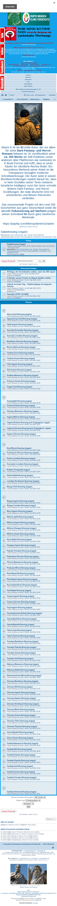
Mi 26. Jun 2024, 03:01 (32, 366)
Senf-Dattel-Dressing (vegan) (19, 590)
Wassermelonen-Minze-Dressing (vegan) (24, 675)
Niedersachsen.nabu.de (37, 66)
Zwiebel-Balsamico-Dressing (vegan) (22, 743)
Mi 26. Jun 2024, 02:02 (32, 609)
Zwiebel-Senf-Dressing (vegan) (20, 766)
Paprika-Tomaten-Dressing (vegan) (21, 551)
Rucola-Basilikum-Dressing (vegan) (22, 585)
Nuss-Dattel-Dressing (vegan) (19, 539)
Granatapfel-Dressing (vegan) (19, 401)
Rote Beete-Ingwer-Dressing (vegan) (22, 579)
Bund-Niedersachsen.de (20, 66)
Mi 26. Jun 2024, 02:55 (32, 454)
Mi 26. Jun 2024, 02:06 (32, 564)
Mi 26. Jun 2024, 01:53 (32, 734)
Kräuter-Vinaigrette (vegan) (18, 470)
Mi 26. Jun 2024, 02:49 (32, 513)
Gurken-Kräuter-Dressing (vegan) (21, 406)
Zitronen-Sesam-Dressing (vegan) (21, 715)
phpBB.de (38, 900)
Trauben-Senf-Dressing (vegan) (20, 658)
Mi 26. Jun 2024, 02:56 (32, 430)
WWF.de (20, 70)
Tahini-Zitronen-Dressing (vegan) (21, 636)
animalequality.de (29, 851)
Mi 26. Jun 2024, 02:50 (32, 503)
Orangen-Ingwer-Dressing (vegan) (21, 545)
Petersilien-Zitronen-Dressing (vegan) (23, 556)
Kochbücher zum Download (42, 237)
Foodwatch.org (46, 64)
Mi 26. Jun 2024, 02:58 (32, 413)
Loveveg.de (24, 64)
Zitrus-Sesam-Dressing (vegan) (20, 738)
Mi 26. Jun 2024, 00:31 (32, 779)
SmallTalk (17, 275)
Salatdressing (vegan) (14, 231)
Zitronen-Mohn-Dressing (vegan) (20, 709)
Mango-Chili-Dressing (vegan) (19, 487)
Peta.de (38, 70)
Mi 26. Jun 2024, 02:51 (32, 488)
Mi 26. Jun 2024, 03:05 (32, 316)
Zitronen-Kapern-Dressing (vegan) (21, 698)
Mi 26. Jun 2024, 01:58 (32, 666)
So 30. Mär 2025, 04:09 (33, 288)
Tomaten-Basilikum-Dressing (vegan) (22, 641)
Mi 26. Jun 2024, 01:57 (32, 683)
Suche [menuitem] (55, 99)
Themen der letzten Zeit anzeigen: (22, 797)
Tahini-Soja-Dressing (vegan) (19, 630)
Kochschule (19, 235)
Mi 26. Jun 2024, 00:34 (32, 740)
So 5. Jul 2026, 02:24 (32, 273)
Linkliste (6, 95)
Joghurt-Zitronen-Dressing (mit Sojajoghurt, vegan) (29, 428)
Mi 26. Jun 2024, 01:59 (32, 655)
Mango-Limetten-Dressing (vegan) (21, 505)
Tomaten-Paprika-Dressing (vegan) (21, 647)
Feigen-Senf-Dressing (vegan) (19, 387)
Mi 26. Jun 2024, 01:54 (32, 723)
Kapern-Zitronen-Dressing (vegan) (21, 434)
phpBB (21, 898)
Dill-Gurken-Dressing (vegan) (19, 370)
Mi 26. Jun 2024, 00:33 (32, 757)
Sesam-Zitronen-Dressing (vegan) (21, 602)
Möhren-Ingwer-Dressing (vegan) (21, 522)
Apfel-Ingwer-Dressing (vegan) (20, 324)
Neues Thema (7, 261)
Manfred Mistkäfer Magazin (29, 63)
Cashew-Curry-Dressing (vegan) (20, 353)
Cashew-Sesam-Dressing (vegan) (21, 358)
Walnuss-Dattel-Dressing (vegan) (21, 670)
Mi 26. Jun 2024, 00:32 (32, 768)
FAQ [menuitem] (12, 95)
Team (54, 237)
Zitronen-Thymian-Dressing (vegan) (22, 726)
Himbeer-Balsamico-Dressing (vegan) (23, 411)
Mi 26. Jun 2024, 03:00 (32, 383)
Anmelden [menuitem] (52, 95)
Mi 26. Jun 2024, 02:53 (32, 483)
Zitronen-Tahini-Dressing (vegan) (21, 721)
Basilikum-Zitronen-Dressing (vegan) (22, 341)
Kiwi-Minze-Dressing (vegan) (19, 448)
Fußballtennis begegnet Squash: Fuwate (28, 47)
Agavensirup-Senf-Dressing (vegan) (22, 319)
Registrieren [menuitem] (41, 95)
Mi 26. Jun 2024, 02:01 (32, 621)
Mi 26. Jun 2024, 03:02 (32, 354)
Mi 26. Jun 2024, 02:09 (32, 530)
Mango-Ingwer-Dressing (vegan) (20, 501)
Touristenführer (19, 290)
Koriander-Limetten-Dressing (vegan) (22, 464)
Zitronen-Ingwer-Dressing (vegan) (21, 692)
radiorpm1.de (41, 851)
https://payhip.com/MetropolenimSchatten (28, 223)
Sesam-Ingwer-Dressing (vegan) (20, 596)
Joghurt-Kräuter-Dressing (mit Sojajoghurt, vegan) (28, 423)
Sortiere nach (21, 800)
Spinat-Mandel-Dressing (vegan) (20, 624)
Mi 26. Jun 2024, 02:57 (32, 419)
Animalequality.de (13, 64)
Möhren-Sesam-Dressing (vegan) (21, 534)
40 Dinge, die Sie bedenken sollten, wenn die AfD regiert (31, 272)
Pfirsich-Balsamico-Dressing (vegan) (22, 562)
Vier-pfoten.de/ (34, 64)
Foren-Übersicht (48, 844)
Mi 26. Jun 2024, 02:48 (32, 524)
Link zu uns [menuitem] (30, 95)
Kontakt (35, 903)
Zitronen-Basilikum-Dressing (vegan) (22, 681)
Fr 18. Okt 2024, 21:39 (32, 296)
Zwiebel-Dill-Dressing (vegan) (19, 749)
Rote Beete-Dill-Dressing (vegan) (20, 573)
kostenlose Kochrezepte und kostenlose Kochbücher (22, 844)
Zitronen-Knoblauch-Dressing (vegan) (23, 704)
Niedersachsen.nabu (47, 852)
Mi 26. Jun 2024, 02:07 (32, 547)
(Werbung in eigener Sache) (28, 226)
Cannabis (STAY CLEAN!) (17, 294)
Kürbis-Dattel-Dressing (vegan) (20, 475)
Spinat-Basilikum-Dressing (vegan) (22, 619)
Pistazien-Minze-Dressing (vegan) (21, 568)
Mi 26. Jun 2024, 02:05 (32, 575)
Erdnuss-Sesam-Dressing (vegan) (21, 381)
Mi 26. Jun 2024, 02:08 (32, 536)
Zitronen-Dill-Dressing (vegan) (20, 687)
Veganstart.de (24, 858)
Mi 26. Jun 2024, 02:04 (32, 587)
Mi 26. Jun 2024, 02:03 (32, 598)
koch (12, 235)
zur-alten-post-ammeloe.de (13, 852)
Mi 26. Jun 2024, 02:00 (32, 638)
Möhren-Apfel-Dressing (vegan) (20, 517)
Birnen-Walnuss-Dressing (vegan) (21, 347)
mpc (25, 235)
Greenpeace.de (29, 70)
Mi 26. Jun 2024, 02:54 (32, 466)
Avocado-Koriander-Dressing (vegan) (22, 330)
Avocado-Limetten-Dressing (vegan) (22, 336)
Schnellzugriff (2, 95)
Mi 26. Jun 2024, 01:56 (32, 694)
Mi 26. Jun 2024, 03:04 (32, 320)
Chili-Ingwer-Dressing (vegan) (19, 364)
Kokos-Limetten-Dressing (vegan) (21, 458)
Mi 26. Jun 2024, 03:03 (32, 337)
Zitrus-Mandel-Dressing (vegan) (20, 732)
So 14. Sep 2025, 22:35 (33, 280)
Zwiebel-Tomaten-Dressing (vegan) (21, 777)
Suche (40, 261)
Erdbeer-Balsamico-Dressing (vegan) (22, 375)
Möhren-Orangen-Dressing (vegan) (21, 528)
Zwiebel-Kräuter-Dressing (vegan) (21, 755)
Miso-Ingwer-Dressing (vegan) (19, 511)
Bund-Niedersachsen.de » (31, 852)
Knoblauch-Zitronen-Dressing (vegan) (23, 453)
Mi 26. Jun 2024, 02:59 (32, 403)
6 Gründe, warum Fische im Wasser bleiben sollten (29, 278)
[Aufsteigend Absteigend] (28, 803)
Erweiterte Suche (44, 261)
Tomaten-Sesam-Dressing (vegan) (21, 653)
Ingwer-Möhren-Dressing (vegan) (21, 417)
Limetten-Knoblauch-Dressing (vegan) (23, 481)
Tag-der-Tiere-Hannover (36, 235)
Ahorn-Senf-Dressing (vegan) (19, 314)
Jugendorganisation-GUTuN (10, 237)
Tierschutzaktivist (26, 237)
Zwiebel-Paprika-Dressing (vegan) (21, 760)
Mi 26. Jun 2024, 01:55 (32, 711)
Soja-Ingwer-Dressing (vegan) (19, 607)
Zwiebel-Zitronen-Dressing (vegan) (21, 792)
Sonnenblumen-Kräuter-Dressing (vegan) (24, 613)
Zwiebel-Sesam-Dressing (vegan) (21, 772)
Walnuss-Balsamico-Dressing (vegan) (23, 664)
